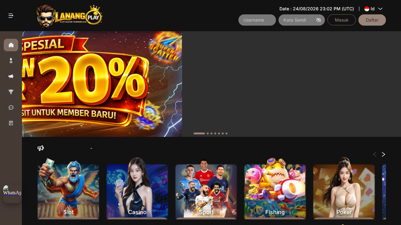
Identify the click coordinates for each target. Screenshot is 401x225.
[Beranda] (11, 45)
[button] (11, 60)
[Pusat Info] (11, 123)
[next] (382, 84)
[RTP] (11, 92)
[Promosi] (11, 76)
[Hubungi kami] (11, 107)
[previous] (41, 84)
